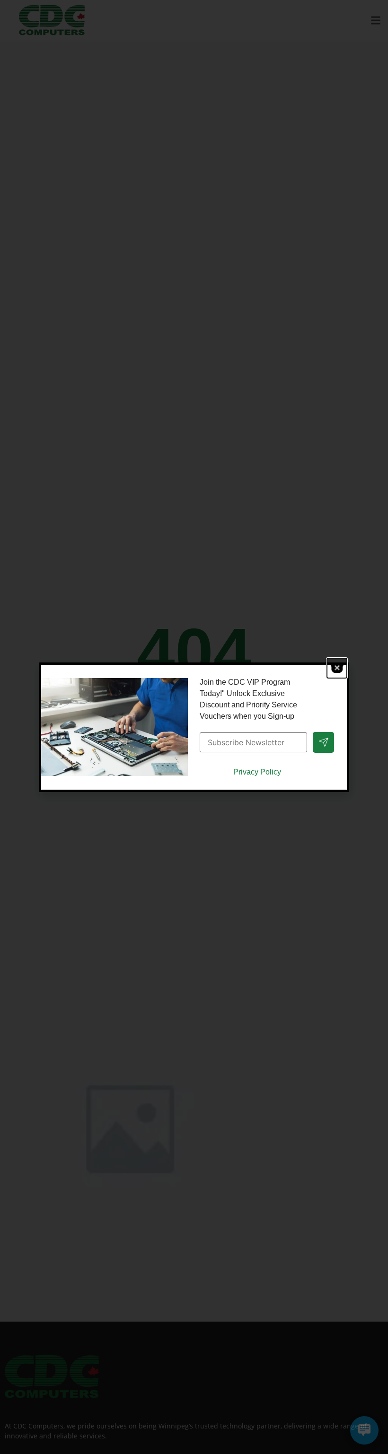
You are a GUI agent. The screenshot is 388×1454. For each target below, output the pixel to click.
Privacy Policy (257, 772)
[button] (336, 668)
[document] (194, 727)
